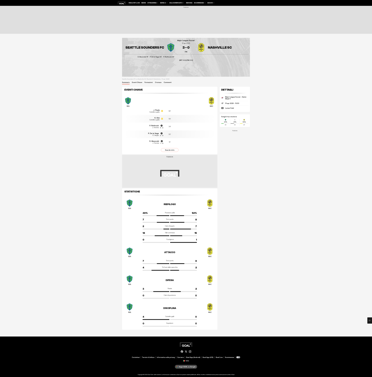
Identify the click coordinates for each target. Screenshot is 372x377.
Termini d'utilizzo (148, 357)
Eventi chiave (137, 82)
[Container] (149, 47)
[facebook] (181, 352)
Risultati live (134, 3)
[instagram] (190, 352)
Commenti (167, 82)
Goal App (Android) (193, 357)
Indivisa (189, 3)
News (143, 3)
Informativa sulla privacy (166, 357)
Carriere (180, 357)
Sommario (126, 82)
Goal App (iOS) (207, 357)
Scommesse (229, 357)
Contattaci (136, 357)
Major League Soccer (186, 40)
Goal (149, 374)
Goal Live (219, 357)
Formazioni (149, 82)
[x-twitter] (186, 352)
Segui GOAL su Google (187, 367)
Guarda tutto (169, 150)
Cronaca (158, 82)
